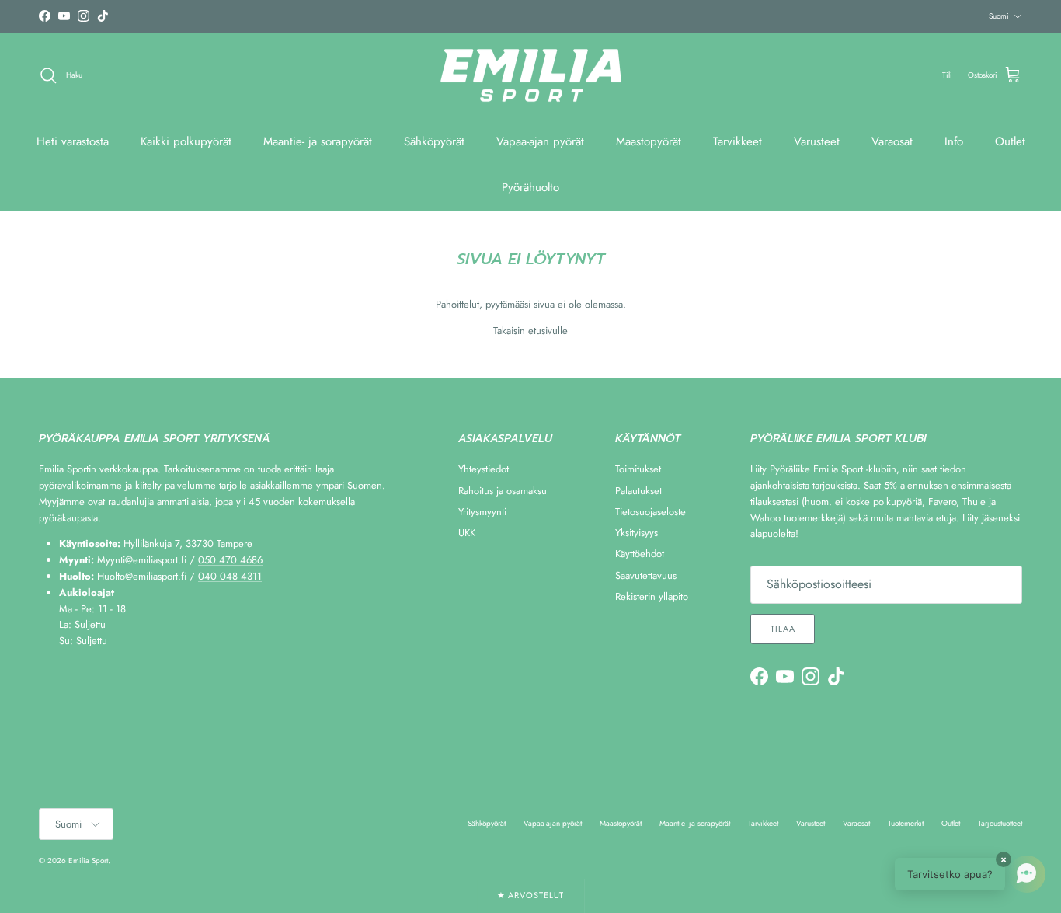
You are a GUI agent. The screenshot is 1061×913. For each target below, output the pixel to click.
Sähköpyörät (434, 141)
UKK (466, 532)
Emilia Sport (88, 860)
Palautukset (638, 490)
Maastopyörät (648, 141)
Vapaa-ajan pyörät (540, 141)
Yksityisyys (636, 532)
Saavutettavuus (646, 575)
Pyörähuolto (530, 187)
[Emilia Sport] (531, 75)
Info (953, 141)
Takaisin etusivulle (530, 330)
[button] (970, 874)
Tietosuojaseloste (650, 511)
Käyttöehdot (639, 553)
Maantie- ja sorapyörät (317, 141)
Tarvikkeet (737, 141)
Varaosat (892, 141)
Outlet (1010, 141)
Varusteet (817, 141)
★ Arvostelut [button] (531, 895)
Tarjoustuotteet (1000, 823)
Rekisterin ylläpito (651, 596)
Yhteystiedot (483, 469)
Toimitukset (638, 469)
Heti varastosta (73, 141)
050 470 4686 (230, 559)
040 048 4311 (230, 576)
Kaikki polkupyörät (186, 141)
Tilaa (783, 628)
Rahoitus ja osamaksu (502, 490)
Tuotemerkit (906, 823)
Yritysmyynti (482, 511)
